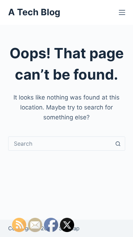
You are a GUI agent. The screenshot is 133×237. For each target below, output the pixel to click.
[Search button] (118, 143)
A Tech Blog (34, 12)
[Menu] (122, 12)
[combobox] (60, 143)
